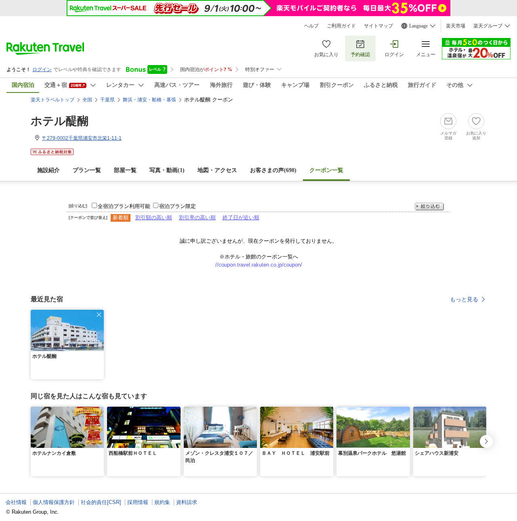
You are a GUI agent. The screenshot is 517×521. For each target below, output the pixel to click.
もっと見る (464, 299)
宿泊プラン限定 (177, 206)
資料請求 (186, 502)
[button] (99, 314)
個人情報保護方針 (54, 502)
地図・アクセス (217, 170)
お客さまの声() (273, 170)
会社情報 (16, 502)
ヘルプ (311, 26)
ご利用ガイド (341, 26)
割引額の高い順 (153, 217)
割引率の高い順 (197, 217)
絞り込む (429, 206)
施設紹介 (48, 170)
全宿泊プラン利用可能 (124, 206)
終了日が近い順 (241, 217)
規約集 (162, 502)
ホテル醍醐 (59, 121)
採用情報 (137, 502)
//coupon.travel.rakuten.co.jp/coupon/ (258, 265)
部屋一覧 (125, 170)
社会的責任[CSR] (101, 502)
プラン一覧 (87, 170)
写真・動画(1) (167, 170)
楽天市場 (455, 26)
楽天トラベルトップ (52, 100)
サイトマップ (378, 26)
